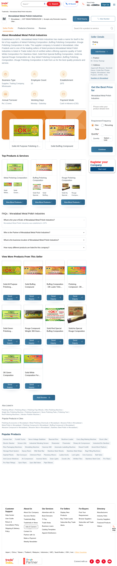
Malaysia (35, 552)
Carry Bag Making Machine (86, 439)
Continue (102, 149)
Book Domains (47, 516)
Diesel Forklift (83, 447)
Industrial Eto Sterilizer (101, 443)
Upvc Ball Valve (35, 462)
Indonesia (44, 552)
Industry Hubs (102, 516)
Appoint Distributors (49, 533)
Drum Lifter (103, 439)
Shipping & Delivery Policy (12, 529)
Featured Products (104, 523)
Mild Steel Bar (39, 451)
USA (67, 552)
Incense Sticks (41, 459)
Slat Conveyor (22, 455)
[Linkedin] (97, 561)
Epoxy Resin (26, 451)
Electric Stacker (8, 443)
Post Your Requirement (83, 513)
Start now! (102, 169)
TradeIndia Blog (29, 519)
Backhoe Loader (67, 439)
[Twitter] (103, 561)
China (14, 552)
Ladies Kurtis (64, 455)
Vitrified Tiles (77, 459)
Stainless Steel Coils (92, 459)
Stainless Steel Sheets (56, 451)
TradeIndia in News (31, 523)
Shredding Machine (32, 447)
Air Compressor (27, 459)
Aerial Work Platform (99, 447)
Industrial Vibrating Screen (39, 443)
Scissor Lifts (22, 443)
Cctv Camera (87, 455)
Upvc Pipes (22, 462)
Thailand (27, 552)
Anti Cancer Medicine (11, 459)
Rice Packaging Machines (12, 447)
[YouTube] (109, 561)
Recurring (109, 125)
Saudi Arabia (59, 552)
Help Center (9, 515)
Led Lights (75, 455)
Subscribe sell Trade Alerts (86, 523)
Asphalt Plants (8, 455)
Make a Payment (30, 538)
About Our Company (31, 512)
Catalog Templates (49, 529)
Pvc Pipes (106, 459)
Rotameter (55, 443)
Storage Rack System (11, 451)
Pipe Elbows (48, 462)
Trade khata (46, 523)
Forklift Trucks (20, 439)
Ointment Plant (35, 455)
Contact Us (28, 531)
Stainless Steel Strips (74, 451)
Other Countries (81, 552)
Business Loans (47, 526)
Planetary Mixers (50, 455)
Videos (99, 526)
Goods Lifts (66, 459)
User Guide (9, 518)
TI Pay (44, 519)
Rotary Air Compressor (81, 443)
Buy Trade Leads (66, 519)
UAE (51, 552)
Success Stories (29, 516)
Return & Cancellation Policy (12, 523)
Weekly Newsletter (30, 541)
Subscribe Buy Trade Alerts (68, 523)
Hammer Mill (46, 447)
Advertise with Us (48, 512)
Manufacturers (102, 512)
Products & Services (26, 28)
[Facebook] (91, 561)
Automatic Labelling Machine (65, 447)
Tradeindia (5, 11)
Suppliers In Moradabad (99, 78)
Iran (71, 552)
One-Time (97, 127)
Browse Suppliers (85, 519)
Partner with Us (29, 535)
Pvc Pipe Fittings (9, 462)
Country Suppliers (103, 519)
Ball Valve (98, 455)
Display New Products (64, 513)
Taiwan (20, 552)
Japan (7, 552)
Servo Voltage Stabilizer (37, 439)
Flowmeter (66, 443)
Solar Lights (54, 459)
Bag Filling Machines (92, 451)
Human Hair (7, 439)
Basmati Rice (53, 439)
